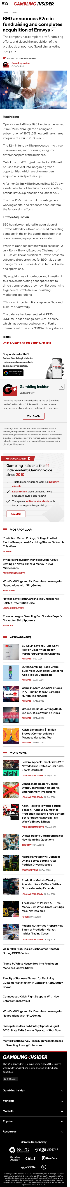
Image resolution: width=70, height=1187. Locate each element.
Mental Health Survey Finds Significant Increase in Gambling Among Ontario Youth (33, 1043)
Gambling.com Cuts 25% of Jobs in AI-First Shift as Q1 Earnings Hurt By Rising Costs (42, 691)
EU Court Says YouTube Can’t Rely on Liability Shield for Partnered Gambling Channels (41, 649)
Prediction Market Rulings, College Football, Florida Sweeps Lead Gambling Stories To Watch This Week (33, 542)
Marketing (9, 590)
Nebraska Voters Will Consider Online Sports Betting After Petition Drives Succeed (41, 860)
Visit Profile (33, 416)
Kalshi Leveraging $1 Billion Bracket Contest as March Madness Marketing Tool (39, 733)
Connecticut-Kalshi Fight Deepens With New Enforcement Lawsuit (31, 999)
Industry (8, 551)
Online (7, 342)
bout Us (16, 513)
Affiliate (14, 13)
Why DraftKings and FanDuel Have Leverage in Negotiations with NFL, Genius (32, 1013)
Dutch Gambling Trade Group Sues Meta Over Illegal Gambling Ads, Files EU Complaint (42, 670)
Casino (16, 342)
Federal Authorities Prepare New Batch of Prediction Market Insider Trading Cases (42, 929)
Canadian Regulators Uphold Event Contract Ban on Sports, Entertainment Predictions (41, 787)
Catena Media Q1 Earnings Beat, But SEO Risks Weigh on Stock (42, 711)
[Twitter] (61, 386)
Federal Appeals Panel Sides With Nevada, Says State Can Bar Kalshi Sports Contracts (43, 766)
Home (5, 13)
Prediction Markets (14, 573)
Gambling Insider (20, 63)
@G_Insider (11, 1079)
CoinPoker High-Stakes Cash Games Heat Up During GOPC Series (31, 951)
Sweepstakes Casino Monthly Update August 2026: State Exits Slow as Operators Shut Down (32, 1028)
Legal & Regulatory (13, 608)
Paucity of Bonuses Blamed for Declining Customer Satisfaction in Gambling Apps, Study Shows (33, 983)
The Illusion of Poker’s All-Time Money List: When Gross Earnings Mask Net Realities (43, 907)
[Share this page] (54, 29)
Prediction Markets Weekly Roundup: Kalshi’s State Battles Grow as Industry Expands (41, 884)
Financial (8, 625)
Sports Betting (31, 342)
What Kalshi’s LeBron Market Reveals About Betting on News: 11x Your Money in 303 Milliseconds (30, 564)
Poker (25, 917)
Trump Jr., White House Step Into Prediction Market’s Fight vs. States (30, 966)
